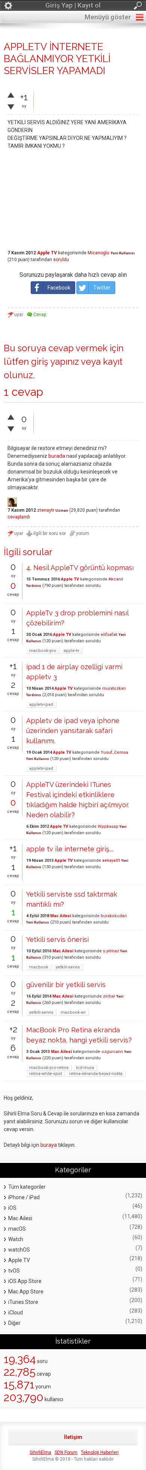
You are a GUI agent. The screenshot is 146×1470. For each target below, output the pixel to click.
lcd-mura (85, 1067)
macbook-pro (42, 650)
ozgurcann (112, 1051)
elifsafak (109, 634)
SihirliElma (40, 1452)
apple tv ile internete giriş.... (70, 849)
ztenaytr (45, 510)
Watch (15, 1239)
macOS (17, 1229)
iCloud (15, 1313)
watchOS (19, 1250)
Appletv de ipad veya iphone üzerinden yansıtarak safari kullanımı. (72, 731)
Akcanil (116, 579)
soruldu (61, 259)
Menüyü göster (108, 17)
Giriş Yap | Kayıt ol (73, 5)
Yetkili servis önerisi (57, 939)
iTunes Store (23, 1302)
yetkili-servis (68, 967)
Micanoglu (98, 252)
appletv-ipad (41, 704)
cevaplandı (18, 517)
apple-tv (71, 650)
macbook (38, 967)
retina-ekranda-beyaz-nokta (95, 1073)
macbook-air (73, 1012)
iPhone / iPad (24, 1197)
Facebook (59, 288)
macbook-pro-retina (49, 1067)
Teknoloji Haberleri (100, 1452)
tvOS (14, 1271)
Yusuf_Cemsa (114, 752)
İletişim (73, 1437)
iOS (12, 1208)
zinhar (109, 996)
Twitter (101, 288)
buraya (48, 1145)
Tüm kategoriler (27, 1187)
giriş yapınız (55, 361)
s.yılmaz (111, 951)
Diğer (14, 1323)
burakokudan (114, 915)
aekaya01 (111, 860)
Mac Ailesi (60, 915)
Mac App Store (25, 1292)
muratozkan (114, 688)
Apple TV (47, 252)
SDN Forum (66, 1452)
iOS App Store (25, 1281)
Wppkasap (108, 826)
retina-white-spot (45, 1073)
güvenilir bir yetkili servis (66, 985)
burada (56, 456)
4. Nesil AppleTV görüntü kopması (80, 568)
